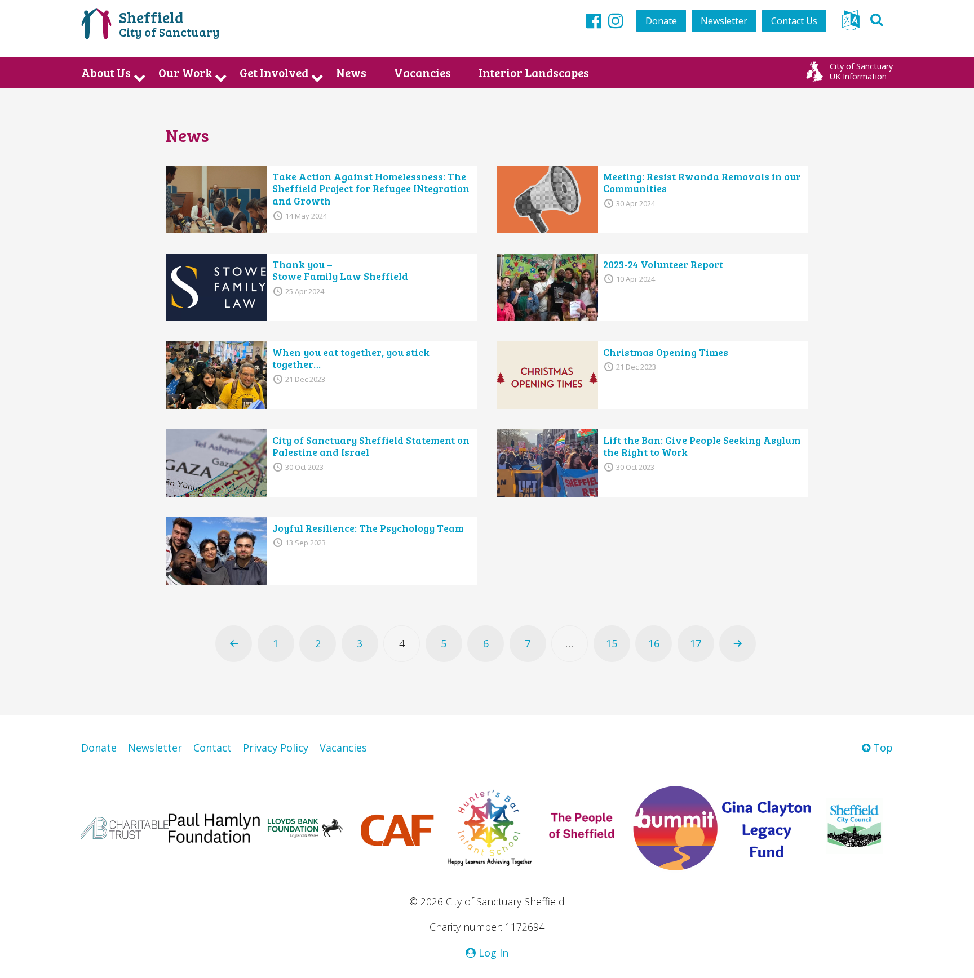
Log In (492, 952)
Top (881, 747)
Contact (212, 747)
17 (695, 643)
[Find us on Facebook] (593, 20)
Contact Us (794, 21)
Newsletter (724, 21)
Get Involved (274, 73)
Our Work (185, 73)
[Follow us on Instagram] (615, 20)
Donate (661, 21)
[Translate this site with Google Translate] (851, 23)
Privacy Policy (275, 747)
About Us (106, 73)
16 (653, 643)
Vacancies (422, 73)
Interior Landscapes (534, 73)
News (351, 73)
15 (611, 643)
